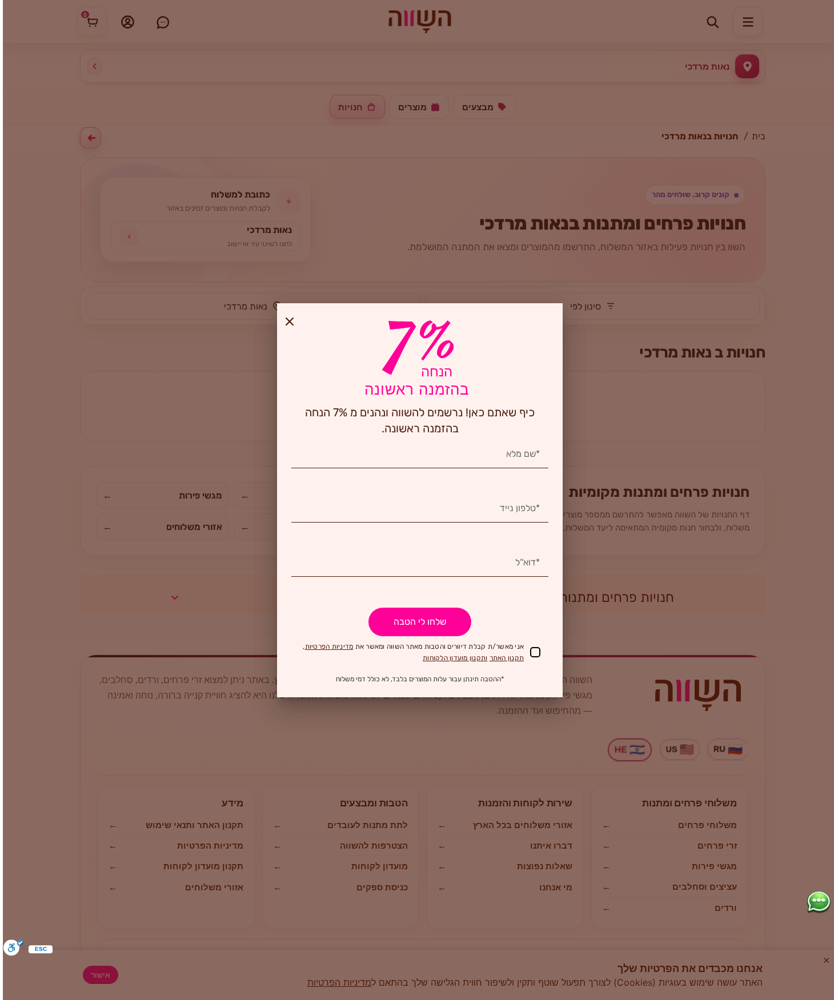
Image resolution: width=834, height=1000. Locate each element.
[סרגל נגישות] (13, 948)
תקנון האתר (507, 658)
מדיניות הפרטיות (329, 646)
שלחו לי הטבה (420, 621)
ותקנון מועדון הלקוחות (455, 658)
